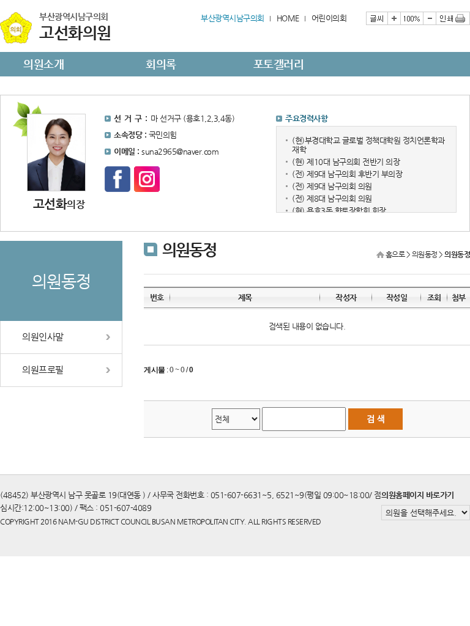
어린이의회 (329, 18)
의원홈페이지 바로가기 (417, 494)
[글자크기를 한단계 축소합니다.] (429, 18)
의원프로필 (43, 369)
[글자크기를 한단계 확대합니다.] (393, 18)
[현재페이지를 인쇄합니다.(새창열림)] (453, 18)
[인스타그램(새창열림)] (147, 179)
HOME (288, 18)
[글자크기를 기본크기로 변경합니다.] (411, 18)
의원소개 (43, 63)
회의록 (161, 63)
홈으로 (395, 254)
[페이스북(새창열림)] (117, 179)
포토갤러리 (278, 63)
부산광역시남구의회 (232, 18)
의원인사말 (43, 336)
